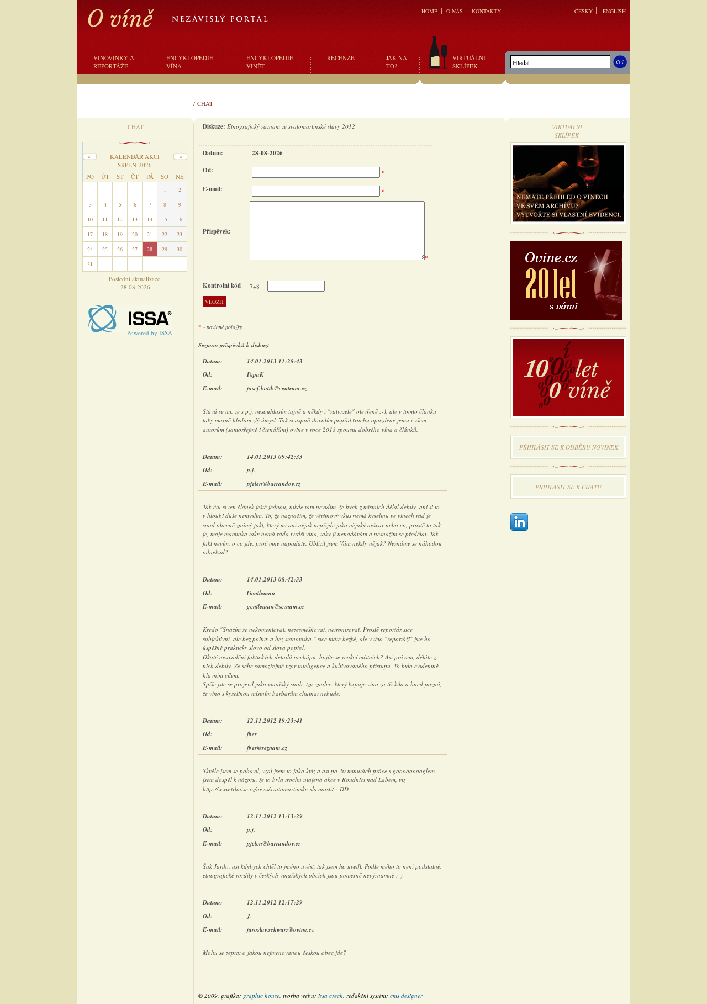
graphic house (261, 995)
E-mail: (213, 188)
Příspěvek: (217, 231)
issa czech (330, 995)
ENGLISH (614, 11)
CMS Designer (406, 995)
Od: (208, 170)
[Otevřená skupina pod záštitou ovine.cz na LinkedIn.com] (519, 522)
